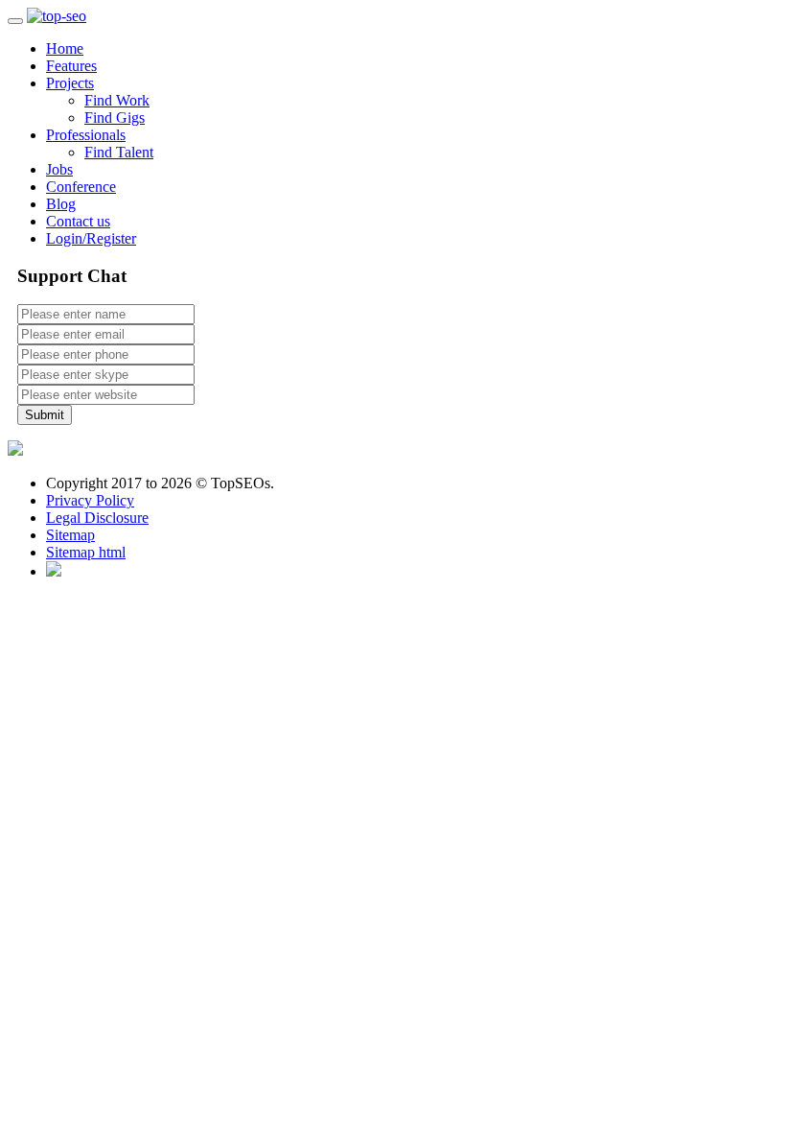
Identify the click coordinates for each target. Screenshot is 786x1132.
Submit (44, 415)
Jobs (59, 169)
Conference (81, 186)
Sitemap (70, 535)
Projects (70, 83)
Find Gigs (114, 117)
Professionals (86, 135)
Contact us (78, 221)
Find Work (117, 100)
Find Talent (118, 152)
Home (64, 48)
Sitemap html (86, 552)
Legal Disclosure (97, 517)
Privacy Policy (90, 500)
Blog (61, 204)
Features (71, 66)
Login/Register (91, 238)
